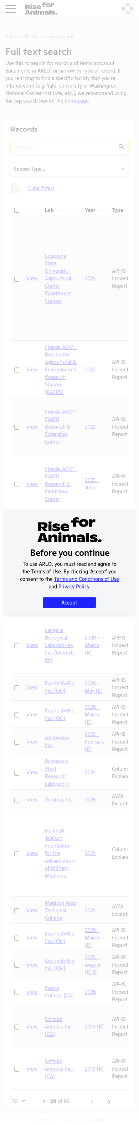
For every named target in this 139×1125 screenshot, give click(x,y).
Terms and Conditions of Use (86, 578)
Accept (69, 602)
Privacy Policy (73, 586)
